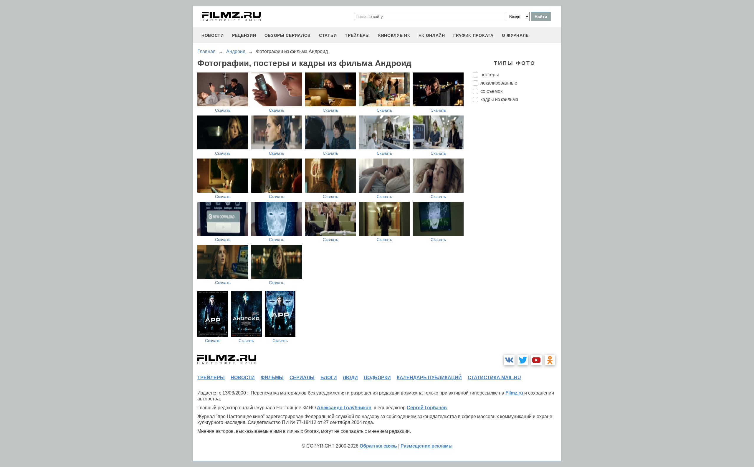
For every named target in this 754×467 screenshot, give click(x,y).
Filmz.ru (514, 392)
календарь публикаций (429, 377)
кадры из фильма (499, 99)
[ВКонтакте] (509, 360)
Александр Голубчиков (344, 407)
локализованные (498, 82)
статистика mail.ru (494, 377)
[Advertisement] (517, 205)
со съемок (491, 91)
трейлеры (357, 35)
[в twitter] (522, 360)
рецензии (244, 35)
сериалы (302, 377)
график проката (473, 35)
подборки (377, 377)
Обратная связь (378, 445)
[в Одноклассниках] (550, 360)
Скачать (222, 110)
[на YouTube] (536, 360)
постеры (489, 74)
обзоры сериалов (287, 35)
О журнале (515, 35)
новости (212, 35)
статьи (328, 35)
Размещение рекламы (427, 445)
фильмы (272, 377)
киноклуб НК (394, 35)
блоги (328, 377)
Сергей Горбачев (427, 407)
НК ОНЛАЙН (432, 35)
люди (350, 377)
